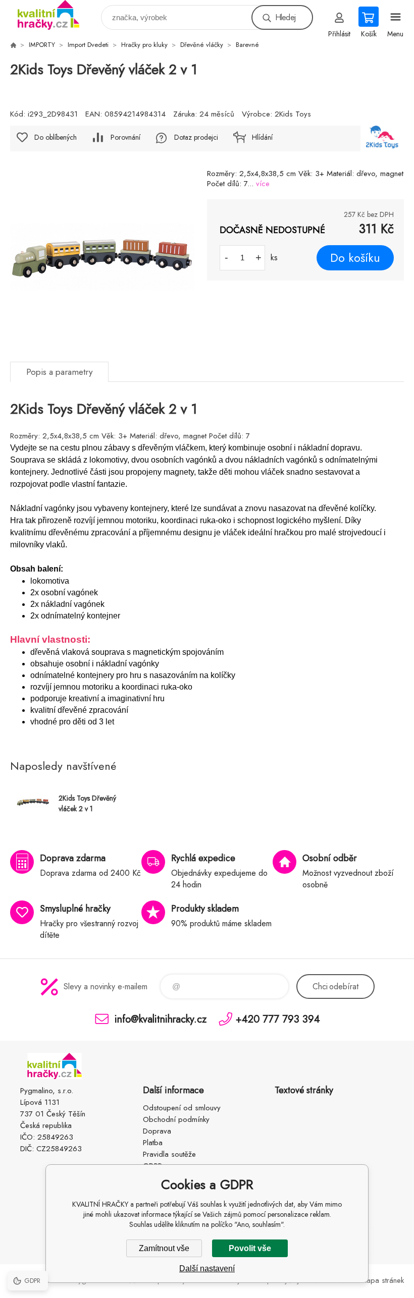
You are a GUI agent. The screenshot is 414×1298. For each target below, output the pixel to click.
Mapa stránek (382, 1280)
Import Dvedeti (88, 44)
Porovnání (125, 137)
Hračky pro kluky (144, 44)
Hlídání (262, 137)
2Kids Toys (293, 114)
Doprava (157, 1131)
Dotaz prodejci (196, 137)
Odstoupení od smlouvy (182, 1107)
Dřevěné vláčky (201, 44)
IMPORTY (42, 44)
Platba (153, 1142)
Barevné (247, 44)
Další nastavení (207, 1268)
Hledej (285, 17)
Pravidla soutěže (169, 1154)
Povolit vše (250, 1248)
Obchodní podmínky (176, 1119)
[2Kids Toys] (382, 138)
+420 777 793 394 (278, 1019)
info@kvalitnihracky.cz (160, 1019)
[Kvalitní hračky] (13, 45)
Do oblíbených (55, 137)
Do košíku (355, 257)
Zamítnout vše (164, 1248)
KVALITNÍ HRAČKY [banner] (54, 15)
